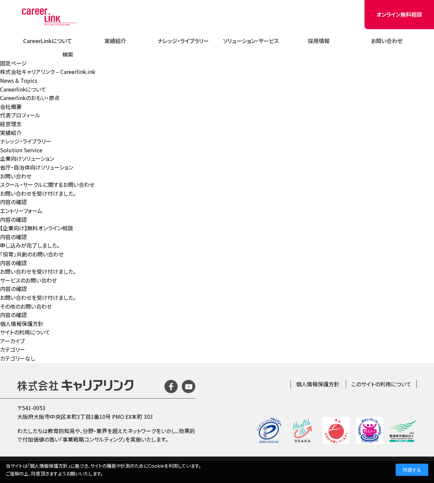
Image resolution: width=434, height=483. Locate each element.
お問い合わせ (386, 41)
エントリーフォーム (21, 211)
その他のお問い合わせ (26, 306)
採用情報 (319, 41)
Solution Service (21, 150)
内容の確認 (13, 202)
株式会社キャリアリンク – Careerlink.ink (47, 71)
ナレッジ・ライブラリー (183, 41)
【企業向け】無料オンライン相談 (36, 228)
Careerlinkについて (23, 89)
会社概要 (11, 106)
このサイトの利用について (381, 384)
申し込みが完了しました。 (30, 245)
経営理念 (11, 124)
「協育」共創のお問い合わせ (32, 254)
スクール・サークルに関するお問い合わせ (47, 184)
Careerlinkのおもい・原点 (30, 98)
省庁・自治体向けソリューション (36, 167)
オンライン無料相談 (399, 14)
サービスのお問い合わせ (28, 280)
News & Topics (18, 80)
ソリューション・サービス (251, 41)
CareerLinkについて (47, 41)
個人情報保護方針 (21, 324)
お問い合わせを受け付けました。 (38, 193)
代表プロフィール (20, 115)
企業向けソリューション (27, 158)
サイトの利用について (25, 332)
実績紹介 (115, 41)
